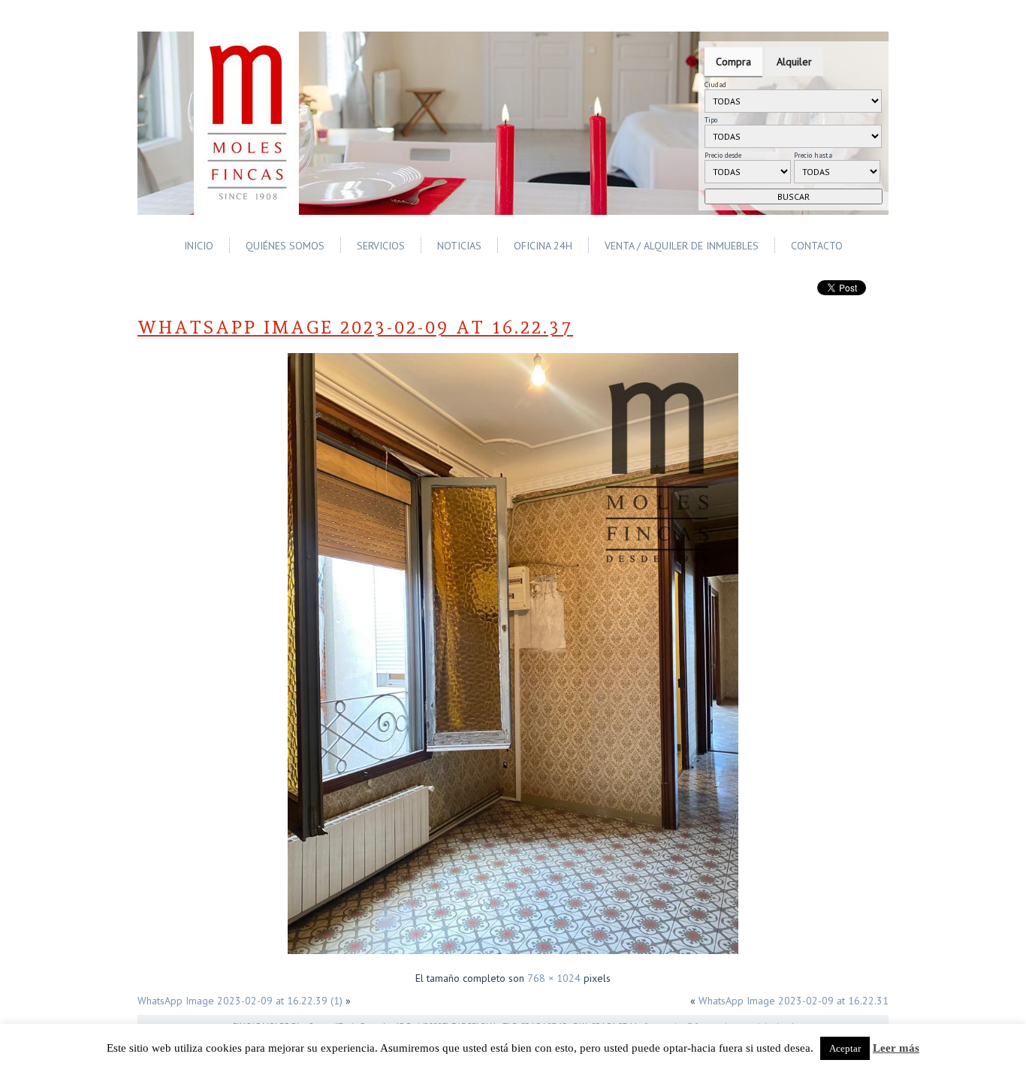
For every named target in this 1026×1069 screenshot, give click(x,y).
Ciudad (715, 84)
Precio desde (723, 155)
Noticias (459, 245)
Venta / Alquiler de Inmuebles (682, 245)
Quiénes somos (285, 245)
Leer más (896, 1048)
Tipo (711, 120)
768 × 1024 (554, 978)
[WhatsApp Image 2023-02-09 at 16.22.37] (513, 955)
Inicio (198, 245)
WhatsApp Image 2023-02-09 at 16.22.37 (355, 327)
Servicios (381, 245)
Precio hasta (813, 155)
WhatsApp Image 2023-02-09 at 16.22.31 (794, 1000)
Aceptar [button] (845, 1048)
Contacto (817, 245)
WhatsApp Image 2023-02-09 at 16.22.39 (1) (240, 1000)
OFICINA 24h (543, 245)
